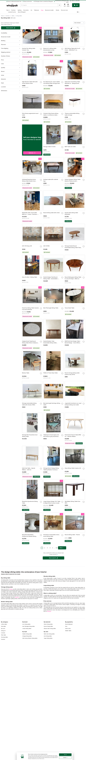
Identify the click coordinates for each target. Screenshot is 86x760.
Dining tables (19, 15)
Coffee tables (4, 624)
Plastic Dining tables (48, 624)
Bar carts (3, 628)
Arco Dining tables (26, 624)
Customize (64, 757)
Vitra (66, 626)
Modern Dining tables (27, 634)
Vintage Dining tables (27, 636)
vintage (11, 589)
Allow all (65, 754)
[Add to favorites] (41, 49)
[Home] (12, 5)
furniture (17, 597)
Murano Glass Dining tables (50, 628)
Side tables (3, 626)
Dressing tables (4, 637)
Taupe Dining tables (48, 638)
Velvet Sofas (68, 628)
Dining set (3, 630)
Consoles (3, 632)
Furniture (8, 15)
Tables (12, 15)
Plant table (3, 635)
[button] (67, 1)
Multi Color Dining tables (49, 634)
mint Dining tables (48, 636)
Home (2, 15)
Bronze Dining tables (48, 626)
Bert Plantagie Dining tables (28, 626)
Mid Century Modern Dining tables (29, 638)
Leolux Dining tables (26, 628)
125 (56, 548)
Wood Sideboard (68, 624)
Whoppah (49, 611)
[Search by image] (59, 5)
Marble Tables (68, 630)
